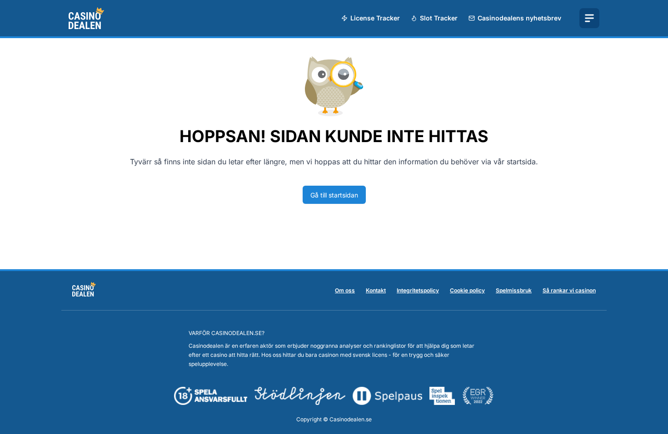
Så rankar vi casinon (569, 290)
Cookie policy (467, 290)
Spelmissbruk (514, 290)
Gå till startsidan (334, 195)
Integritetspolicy (418, 290)
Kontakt (376, 290)
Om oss (345, 290)
